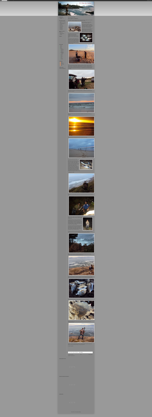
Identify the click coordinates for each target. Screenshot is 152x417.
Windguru (61, 34)
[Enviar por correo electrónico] (79, 352)
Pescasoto (61, 24)
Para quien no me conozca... (62, 18)
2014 (60, 45)
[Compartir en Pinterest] (82, 352)
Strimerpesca (61, 28)
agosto (61, 54)
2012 (60, 47)
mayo (61, 56)
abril (61, 57)
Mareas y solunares (62, 33)
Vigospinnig (61, 29)
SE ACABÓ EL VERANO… (73, 18)
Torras (61, 65)
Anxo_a (61, 62)
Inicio (81, 354)
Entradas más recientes (70, 354)
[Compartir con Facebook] (81, 352)
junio (61, 55)
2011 (60, 48)
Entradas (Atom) (73, 355)
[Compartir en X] (80, 352)
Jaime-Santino (62, 64)
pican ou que (61, 25)
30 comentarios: (76, 352)
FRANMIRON (62, 63)
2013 (60, 46)
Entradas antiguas (90, 354)
